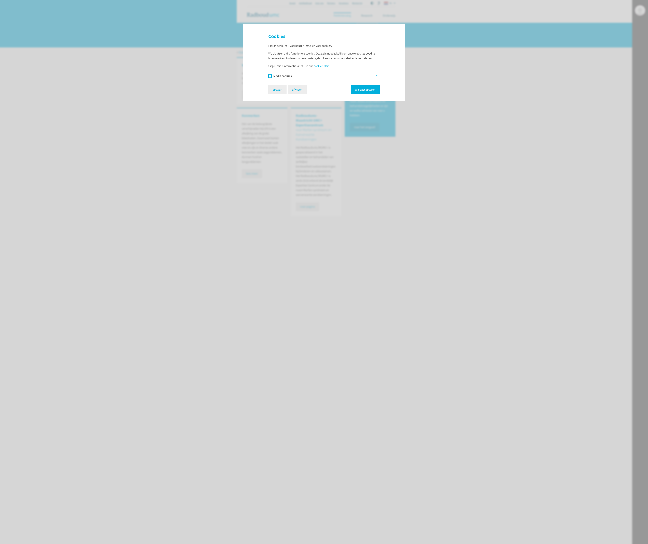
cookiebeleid (322, 66)
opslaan (277, 90)
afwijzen (297, 90)
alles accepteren (365, 90)
